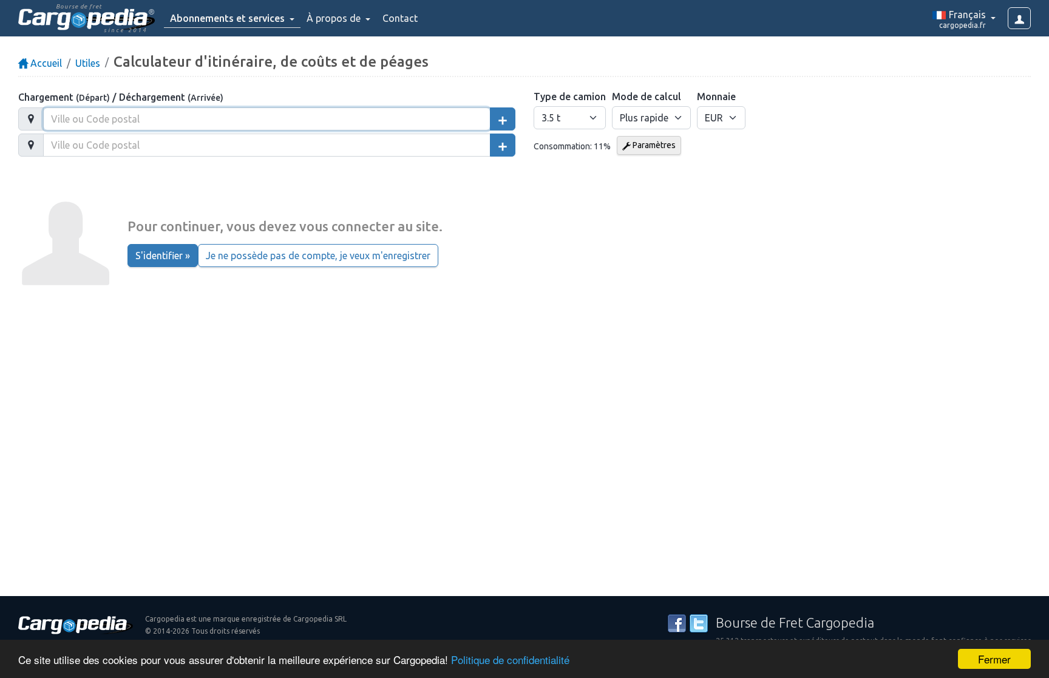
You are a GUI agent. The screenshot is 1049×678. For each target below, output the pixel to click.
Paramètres (653, 145)
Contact (400, 18)
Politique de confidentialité (510, 659)
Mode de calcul (646, 96)
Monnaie (716, 96)
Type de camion (570, 96)
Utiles (87, 63)
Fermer (994, 658)
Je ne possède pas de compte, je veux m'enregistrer (318, 255)
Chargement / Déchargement (120, 97)
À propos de (335, 18)
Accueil (45, 63)
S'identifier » (162, 255)
